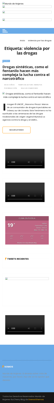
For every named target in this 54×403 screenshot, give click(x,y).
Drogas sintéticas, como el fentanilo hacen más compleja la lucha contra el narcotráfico (26, 72)
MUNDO (6, 61)
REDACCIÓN (12, 88)
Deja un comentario (29, 88)
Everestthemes (36, 399)
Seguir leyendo (16, 130)
